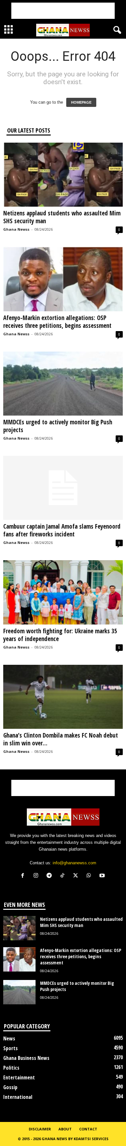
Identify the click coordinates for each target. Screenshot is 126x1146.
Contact (88, 1129)
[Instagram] (37, 876)
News (9, 1038)
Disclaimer (40, 1129)
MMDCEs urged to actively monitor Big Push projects (57, 426)
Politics (11, 1067)
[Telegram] (50, 876)
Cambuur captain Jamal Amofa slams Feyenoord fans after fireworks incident (62, 530)
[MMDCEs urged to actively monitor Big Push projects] (63, 384)
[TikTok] (63, 876)
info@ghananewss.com (74, 862)
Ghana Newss (16, 229)
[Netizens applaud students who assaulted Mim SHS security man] (63, 175)
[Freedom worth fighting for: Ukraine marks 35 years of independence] (63, 592)
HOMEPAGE (81, 102)
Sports (10, 1048)
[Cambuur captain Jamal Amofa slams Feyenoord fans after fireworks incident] (63, 488)
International (17, 1097)
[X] (77, 876)
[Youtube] (103, 876)
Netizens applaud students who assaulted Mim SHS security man (62, 217)
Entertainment (19, 1077)
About (65, 1129)
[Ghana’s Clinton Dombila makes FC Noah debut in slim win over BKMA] (63, 697)
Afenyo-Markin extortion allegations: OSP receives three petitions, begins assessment (57, 322)
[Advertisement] (63, 11)
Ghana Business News (26, 1058)
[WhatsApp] (90, 876)
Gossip (10, 1087)
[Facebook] (24, 876)
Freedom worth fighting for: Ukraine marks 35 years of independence (60, 635)
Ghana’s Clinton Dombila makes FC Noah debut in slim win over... (60, 739)
